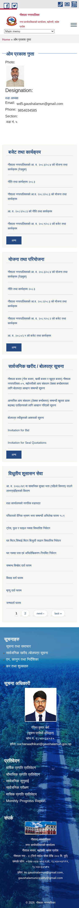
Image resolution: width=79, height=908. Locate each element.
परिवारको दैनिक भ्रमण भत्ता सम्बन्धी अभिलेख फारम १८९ (35, 515)
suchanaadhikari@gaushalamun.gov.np (44, 744)
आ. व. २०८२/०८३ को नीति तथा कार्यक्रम (30, 211)
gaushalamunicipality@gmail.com (40, 878)
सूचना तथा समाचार (18, 646)
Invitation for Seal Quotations (27, 442)
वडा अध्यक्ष (11, 98)
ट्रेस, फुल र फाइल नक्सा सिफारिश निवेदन (28, 528)
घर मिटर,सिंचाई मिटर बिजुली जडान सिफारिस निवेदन (33, 540)
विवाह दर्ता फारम (14, 578)
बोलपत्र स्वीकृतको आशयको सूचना (26, 417)
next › (40, 613)
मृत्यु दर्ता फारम (13, 590)
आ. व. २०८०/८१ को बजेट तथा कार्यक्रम (29, 335)
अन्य (14, 240)
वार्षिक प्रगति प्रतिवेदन (21, 768)
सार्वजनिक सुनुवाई (17, 781)
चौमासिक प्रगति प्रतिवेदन (23, 774)
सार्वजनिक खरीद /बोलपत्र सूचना (27, 653)
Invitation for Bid (18, 430)
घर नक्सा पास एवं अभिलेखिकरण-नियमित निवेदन (31, 553)
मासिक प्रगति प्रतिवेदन (21, 794)
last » (58, 613)
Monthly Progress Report (26, 801)
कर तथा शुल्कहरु (17, 666)
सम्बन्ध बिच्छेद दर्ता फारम (18, 565)
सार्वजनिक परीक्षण (17, 788)
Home (6, 39)
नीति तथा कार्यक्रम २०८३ (21, 181)
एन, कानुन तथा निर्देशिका (22, 659)
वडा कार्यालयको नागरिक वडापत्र (23, 503)
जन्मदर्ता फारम (13, 602)
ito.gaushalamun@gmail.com (43, 872)
